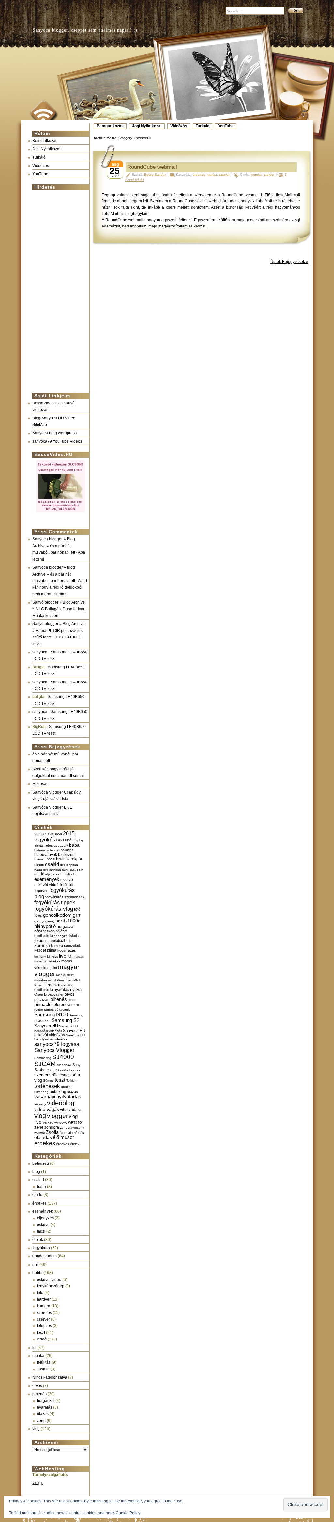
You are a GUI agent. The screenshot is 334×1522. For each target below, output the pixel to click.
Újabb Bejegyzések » (289, 261)
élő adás (43, 1137)
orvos (69, 994)
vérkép (47, 1122)
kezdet (40, 950)
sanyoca (39, 652)
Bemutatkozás (110, 126)
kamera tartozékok (66, 946)
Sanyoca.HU (46, 1025)
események (46, 879)
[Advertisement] (58, 289)
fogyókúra (41, 1248)
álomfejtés (76, 1132)
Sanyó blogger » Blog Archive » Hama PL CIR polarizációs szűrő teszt (58, 630)
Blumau (40, 859)
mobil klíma (56, 980)
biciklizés (66, 854)
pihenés (58, 999)
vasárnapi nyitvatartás (57, 1096)
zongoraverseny (72, 1127)
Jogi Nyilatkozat (147, 126)
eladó (39, 874)
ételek (37, 1239)
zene (38, 1127)
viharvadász (71, 1109)
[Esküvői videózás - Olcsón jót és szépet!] (60, 512)
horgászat (65, 926)
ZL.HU (38, 1483)
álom (63, 1132)
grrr (77, 915)
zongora (51, 1127)
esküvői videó (46, 885)
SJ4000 (63, 1056)
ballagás (67, 850)
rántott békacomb (57, 1009)
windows (60, 1122)
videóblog (60, 1102)
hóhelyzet (61, 936)
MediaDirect (65, 975)
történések (47, 1086)
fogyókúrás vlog (53, 909)
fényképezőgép (50, 1286)
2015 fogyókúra (54, 836)
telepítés (44, 1326)
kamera (42, 945)
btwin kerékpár (69, 859)
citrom (39, 865)
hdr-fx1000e (68, 920)
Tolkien (71, 1080)
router (38, 1009)
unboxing (58, 1092)
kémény (40, 956)
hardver (44, 1299)
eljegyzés (52, 874)
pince (72, 1000)
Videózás (178, 126)
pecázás (41, 999)
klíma (51, 950)
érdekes (44, 1143)
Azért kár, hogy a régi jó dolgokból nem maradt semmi (59, 587)
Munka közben (45, 615)
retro (75, 1005)
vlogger (57, 1115)
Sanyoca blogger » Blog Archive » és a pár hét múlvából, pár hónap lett (53, 546)
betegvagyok (45, 854)
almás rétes (43, 845)
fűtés (38, 915)
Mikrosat (39, 784)
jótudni (40, 940)
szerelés (44, 1312)
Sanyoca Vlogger (54, 1050)
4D (47, 834)
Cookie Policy (128, 1513)
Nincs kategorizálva (49, 1377)
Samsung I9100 (51, 1014)
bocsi (51, 859)
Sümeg (48, 1080)
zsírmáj (39, 1132)
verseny (40, 1104)
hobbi (37, 1272)
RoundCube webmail (152, 167)
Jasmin (43, 1369)
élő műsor (63, 1137)
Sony (76, 1065)
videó (42, 1339)
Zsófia (52, 1132)
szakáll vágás (70, 1070)
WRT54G (75, 1122)
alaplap (78, 840)
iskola (74, 936)
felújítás (67, 884)
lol (70, 956)
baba (74, 845)
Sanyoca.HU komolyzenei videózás (59, 1037)
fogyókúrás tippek (54, 902)
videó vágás (46, 1109)
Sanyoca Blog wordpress (54, 433)
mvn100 (67, 985)
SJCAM (45, 1064)
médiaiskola (43, 990)
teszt (60, 1080)
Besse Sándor (155, 174)
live (62, 956)
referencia (61, 1004)
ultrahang (41, 1092)
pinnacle (43, 1004)
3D (41, 834)
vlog (40, 1115)
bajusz (55, 850)
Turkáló (202, 126)
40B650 (56, 834)
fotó (77, 909)
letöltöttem (226, 220)
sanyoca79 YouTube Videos (57, 441)
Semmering (42, 1058)
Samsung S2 (65, 1020)
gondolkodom (57, 915)
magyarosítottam (173, 226)
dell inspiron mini (55, 869)
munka (54, 984)
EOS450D (68, 874)
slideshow (64, 1065)
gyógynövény (44, 921)
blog (36, 1171)
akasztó (65, 840)
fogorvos (41, 891)
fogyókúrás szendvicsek (64, 897)
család (52, 864)
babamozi (41, 850)
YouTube (226, 126)
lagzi (41, 1231)
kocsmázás (66, 950)
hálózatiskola (44, 931)
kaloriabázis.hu (59, 941)
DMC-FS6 (76, 869)
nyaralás (61, 990)
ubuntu (66, 1087)
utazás (72, 1092)
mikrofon (40, 980)
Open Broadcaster (49, 994)
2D (36, 834)
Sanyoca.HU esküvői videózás (59, 1032)
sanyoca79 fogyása (56, 1044)
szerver (41, 1074)
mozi (69, 980)
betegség (40, 1163)
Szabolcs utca (46, 1070)
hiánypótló (45, 926)
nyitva (76, 989)
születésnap (60, 1075)
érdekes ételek (68, 1144)
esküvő (66, 879)
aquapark (61, 845)
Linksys (52, 956)
